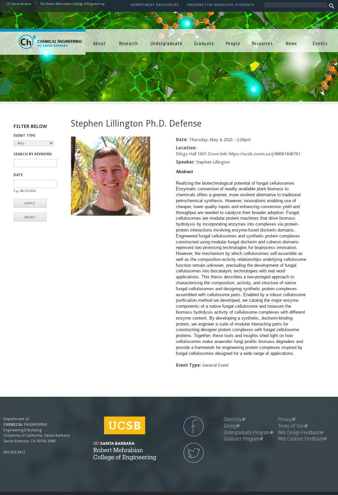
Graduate (204, 43)
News (291, 43)
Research (128, 43)
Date (18, 175)
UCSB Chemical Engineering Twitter (194, 453)
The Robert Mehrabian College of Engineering (72, 4)
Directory (234, 419)
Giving (232, 425)
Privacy (286, 419)
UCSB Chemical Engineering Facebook (194, 426)
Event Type (24, 136)
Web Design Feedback (300, 432)
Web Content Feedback (302, 438)
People (233, 43)
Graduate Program (243, 438)
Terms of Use (293, 425)
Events (320, 43)
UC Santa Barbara (19, 4)
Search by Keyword (33, 154)
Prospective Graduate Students (220, 5)
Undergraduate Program (248, 432)
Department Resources (155, 5)
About (99, 43)
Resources (262, 43)
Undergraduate (166, 43)
